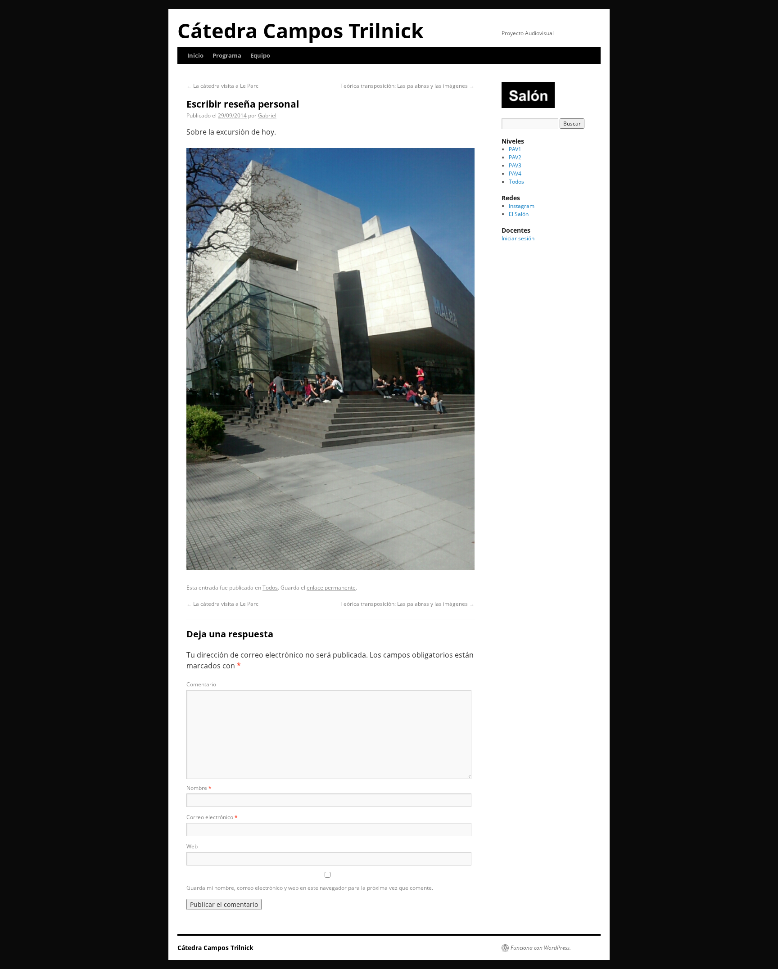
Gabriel (267, 115)
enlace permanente (331, 587)
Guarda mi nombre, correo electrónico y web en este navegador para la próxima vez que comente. (309, 888)
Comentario (201, 684)
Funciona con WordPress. (541, 947)
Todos (270, 587)
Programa (227, 55)
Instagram (521, 206)
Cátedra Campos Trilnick (300, 30)
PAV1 (515, 149)
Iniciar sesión (518, 238)
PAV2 (515, 157)
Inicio (195, 55)
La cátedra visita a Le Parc (222, 86)
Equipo (260, 55)
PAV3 (515, 165)
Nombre (199, 788)
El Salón (519, 214)
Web (192, 846)
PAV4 (515, 173)
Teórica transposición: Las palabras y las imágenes (407, 86)
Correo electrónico (212, 817)
